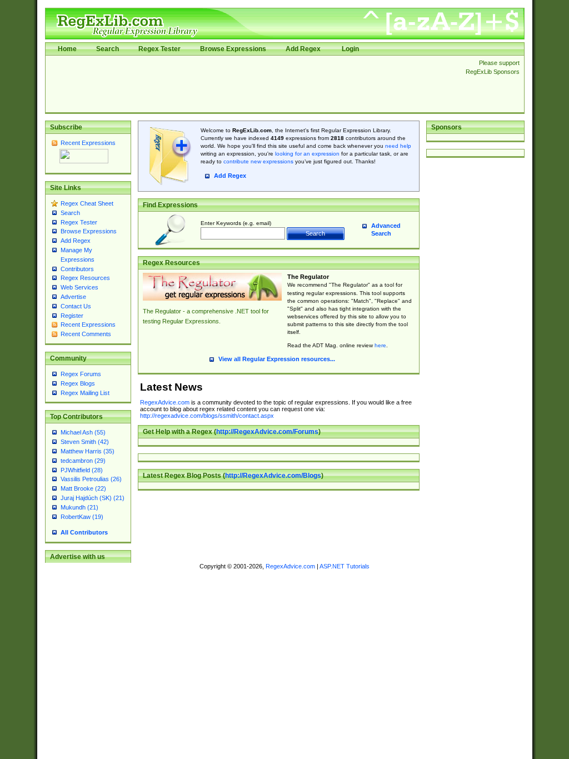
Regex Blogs (78, 383)
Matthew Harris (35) (87, 451)
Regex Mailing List (85, 393)
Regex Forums (81, 374)
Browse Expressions (233, 49)
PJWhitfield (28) (82, 470)
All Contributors (84, 532)
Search (107, 49)
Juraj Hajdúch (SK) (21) (92, 498)
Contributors (77, 269)
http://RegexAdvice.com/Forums (267, 432)
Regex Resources (85, 277)
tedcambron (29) (83, 460)
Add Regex (303, 49)
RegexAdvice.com (164, 402)
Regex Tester (159, 49)
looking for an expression (306, 154)
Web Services (79, 287)
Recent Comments (86, 334)
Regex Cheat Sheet (87, 203)
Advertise (73, 296)
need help (398, 146)
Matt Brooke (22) (83, 488)
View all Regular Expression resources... (276, 359)
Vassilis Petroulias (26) (91, 479)
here (380, 345)
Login (350, 49)
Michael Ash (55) (83, 432)
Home (67, 49)
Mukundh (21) (79, 507)
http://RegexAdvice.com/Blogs (273, 476)
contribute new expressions (258, 161)
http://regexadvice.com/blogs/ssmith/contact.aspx (207, 415)
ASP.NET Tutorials (345, 566)
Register (72, 315)
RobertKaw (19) (82, 516)
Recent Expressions (88, 142)
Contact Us (76, 306)
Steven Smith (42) (85, 441)
